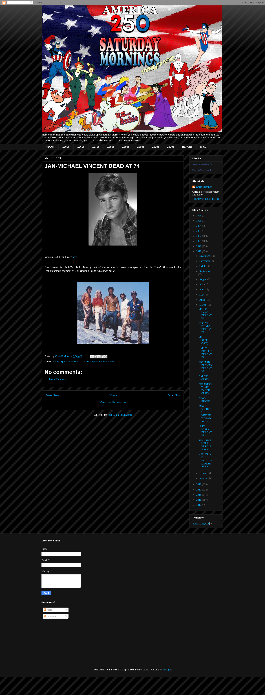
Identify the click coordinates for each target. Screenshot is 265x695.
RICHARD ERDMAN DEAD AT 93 (205, 367)
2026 (199, 215)
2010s (155, 146)
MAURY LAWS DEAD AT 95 (205, 314)
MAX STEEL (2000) (204, 340)
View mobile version (113, 402)
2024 (199, 226)
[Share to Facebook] (102, 356)
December (204, 256)
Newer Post (52, 395)
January (203, 478)
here (74, 257)
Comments (51, 616)
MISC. (203, 146)
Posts (49, 609)
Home (113, 395)
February (204, 473)
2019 (199, 251)
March (203, 305)
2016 (199, 494)
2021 (199, 241)
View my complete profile (205, 198)
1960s (81, 146)
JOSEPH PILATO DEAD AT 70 (205, 328)
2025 (199, 220)
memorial (73, 361)
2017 (199, 489)
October (203, 266)
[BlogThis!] (95, 356)
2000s (140, 146)
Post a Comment (57, 379)
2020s (170, 146)
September (204, 271)
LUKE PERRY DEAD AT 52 (205, 431)
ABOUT (50, 146)
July (201, 284)
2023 (199, 231)
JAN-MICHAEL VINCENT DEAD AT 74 (205, 414)
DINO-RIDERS (204, 400)
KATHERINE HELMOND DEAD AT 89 (205, 460)
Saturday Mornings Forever (204, 164)
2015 (199, 499)
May (202, 294)
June (202, 289)
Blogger (167, 669)
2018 (199, 484)
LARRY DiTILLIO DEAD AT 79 (205, 353)
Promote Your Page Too (202, 170)
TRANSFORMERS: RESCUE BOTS (205, 445)
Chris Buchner (204, 187)
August (203, 279)
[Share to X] (99, 356)
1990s (125, 146)
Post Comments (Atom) (120, 415)
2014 (199, 505)
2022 (199, 236)
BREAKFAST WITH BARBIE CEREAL (205, 389)
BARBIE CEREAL (205, 378)
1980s (110, 146)
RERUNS (187, 146)
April (202, 299)
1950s (66, 146)
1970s (96, 146)
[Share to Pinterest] (105, 356)
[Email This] (92, 356)
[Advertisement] (59, 643)
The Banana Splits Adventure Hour (97, 361)
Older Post (174, 395)
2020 (199, 246)
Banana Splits (60, 361)
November (205, 261)
